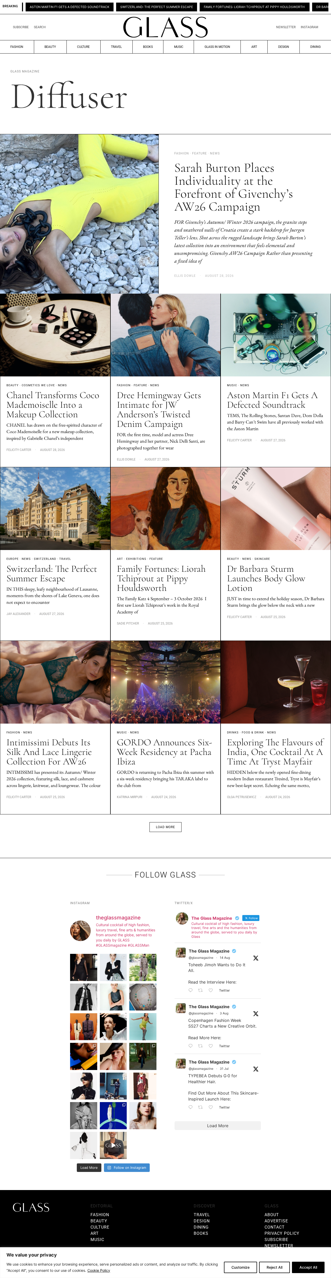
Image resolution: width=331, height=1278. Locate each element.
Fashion (16, 47)
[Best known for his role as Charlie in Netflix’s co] (83, 997)
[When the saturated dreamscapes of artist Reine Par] (113, 1115)
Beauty (50, 47)
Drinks (233, 732)
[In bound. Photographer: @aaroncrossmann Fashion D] (142, 1086)
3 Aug (224, 1013)
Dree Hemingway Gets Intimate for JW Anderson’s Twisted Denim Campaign (159, 409)
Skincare (262, 559)
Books (148, 47)
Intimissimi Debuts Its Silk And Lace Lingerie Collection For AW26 (49, 752)
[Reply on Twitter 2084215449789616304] (192, 1046)
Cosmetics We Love (38, 385)
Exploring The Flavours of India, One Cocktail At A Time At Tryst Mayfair (275, 752)
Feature (140, 385)
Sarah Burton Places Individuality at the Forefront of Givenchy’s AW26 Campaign (233, 187)
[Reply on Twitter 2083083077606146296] (192, 1107)
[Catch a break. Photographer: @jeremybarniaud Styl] (113, 1086)
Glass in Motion (217, 47)
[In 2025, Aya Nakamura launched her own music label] (83, 1115)
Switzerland (45, 559)
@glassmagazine (201, 958)
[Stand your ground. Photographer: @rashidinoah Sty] (83, 1026)
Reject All (274, 1267)
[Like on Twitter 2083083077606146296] (212, 1107)
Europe (12, 559)
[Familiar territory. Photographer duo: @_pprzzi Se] (142, 967)
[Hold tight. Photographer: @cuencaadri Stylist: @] (113, 997)
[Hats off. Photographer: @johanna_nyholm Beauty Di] (113, 1056)
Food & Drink (253, 732)
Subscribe (21, 27)
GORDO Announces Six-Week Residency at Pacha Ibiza (164, 752)
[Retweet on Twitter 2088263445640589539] (202, 990)
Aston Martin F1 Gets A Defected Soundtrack (272, 400)
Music (178, 47)
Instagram (309, 27)
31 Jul (224, 1069)
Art (254, 47)
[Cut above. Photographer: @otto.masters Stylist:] (113, 1026)
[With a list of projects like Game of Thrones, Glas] (113, 967)
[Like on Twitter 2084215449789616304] (212, 1046)
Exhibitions (136, 559)
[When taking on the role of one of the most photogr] (83, 967)
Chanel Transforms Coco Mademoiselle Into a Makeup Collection (52, 404)
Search (40, 27)
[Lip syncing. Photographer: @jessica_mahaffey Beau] (142, 1115)
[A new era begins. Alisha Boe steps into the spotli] (113, 1145)
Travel (116, 47)
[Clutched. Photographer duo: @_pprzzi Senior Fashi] (83, 1086)
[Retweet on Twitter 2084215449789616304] (202, 1046)
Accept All (308, 1267)
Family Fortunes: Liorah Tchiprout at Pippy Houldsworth (182, 7)
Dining (315, 47)
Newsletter (286, 27)
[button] (165, 827)
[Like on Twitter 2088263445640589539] (212, 990)
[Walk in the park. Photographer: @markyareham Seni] (142, 1056)
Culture (83, 47)
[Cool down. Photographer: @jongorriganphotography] (83, 1056)
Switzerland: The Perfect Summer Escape (84, 7)
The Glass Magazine (209, 951)
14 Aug (225, 958)
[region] (165, 1262)
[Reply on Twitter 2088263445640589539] (192, 990)
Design (283, 47)
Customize (240, 1267)
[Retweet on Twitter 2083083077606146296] (202, 1107)
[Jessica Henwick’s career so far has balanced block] (83, 1145)
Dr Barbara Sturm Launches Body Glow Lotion (285, 7)
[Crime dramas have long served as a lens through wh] (142, 1026)
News (62, 385)
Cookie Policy (98, 1270)
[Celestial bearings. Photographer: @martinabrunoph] (142, 997)
